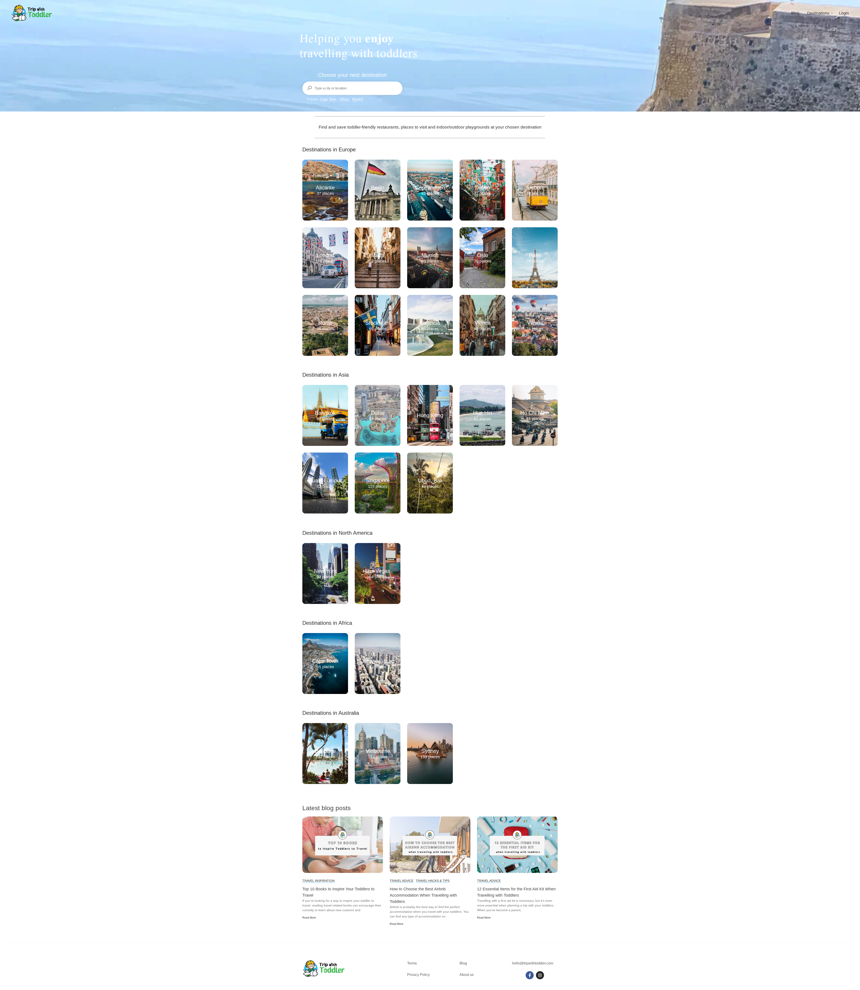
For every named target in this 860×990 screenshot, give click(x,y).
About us (467, 975)
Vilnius (344, 99)
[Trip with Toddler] (32, 13)
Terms (412, 963)
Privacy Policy (418, 975)
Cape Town (328, 99)
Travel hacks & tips (432, 881)
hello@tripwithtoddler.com (532, 963)
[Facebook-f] (530, 975)
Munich (357, 99)
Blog (795, 13)
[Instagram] (540, 975)
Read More (309, 917)
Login (844, 13)
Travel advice (401, 881)
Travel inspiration (318, 881)
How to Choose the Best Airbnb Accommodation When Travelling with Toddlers (423, 895)
